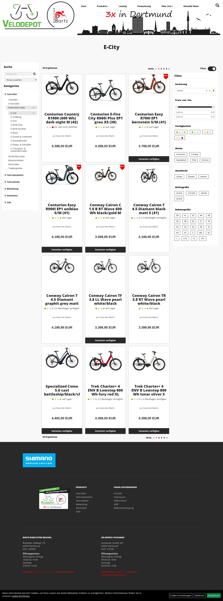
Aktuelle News (191, 6)
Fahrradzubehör (15, 175)
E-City (13, 113)
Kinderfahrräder (16, 156)
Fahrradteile (13, 181)
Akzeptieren (214, 595)
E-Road (14, 132)
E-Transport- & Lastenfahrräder (19, 149)
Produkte (102, 6)
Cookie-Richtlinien (20, 596)
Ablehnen (199, 595)
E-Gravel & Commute (21, 136)
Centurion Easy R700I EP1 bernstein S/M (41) (149, 118)
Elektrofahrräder (16, 107)
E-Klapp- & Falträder (21, 144)
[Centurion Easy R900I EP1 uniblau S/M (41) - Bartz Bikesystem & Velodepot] (62, 184)
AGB (116, 504)
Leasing (123, 6)
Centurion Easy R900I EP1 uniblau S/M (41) (62, 208)
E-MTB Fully (16, 124)
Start (83, 6)
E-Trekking (16, 116)
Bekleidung (13, 188)
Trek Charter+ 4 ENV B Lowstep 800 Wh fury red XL (105, 390)
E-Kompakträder (19, 140)
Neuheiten (12, 195)
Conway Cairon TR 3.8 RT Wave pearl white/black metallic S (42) (149, 301)
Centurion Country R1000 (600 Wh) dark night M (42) (61, 118)
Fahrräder (12, 94)
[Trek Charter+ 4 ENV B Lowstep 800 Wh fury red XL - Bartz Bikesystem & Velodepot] (105, 365)
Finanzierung (144, 6)
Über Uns (166, 6)
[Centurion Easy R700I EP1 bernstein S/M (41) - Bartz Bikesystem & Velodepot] (149, 93)
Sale (9, 202)
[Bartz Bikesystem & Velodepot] (38, 15)
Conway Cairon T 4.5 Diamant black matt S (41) (149, 208)
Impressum (119, 497)
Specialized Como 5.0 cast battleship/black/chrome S (67, 392)
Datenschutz (120, 500)
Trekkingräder (15, 168)
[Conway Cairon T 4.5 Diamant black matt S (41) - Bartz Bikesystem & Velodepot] (149, 184)
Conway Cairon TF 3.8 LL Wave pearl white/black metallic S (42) (105, 301)
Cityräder (13, 99)
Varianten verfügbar (149, 159)
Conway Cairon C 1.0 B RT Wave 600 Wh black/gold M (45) (105, 210)
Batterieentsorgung (123, 507)
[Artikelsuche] (217, 5)
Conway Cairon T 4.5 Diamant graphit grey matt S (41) (62, 301)
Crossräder (14, 103)
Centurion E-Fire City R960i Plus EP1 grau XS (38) (105, 118)
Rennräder (13, 164)
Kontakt (118, 493)
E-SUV (14, 120)
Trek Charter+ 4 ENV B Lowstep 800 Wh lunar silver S (148, 390)
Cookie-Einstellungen (180, 595)
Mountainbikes (16, 160)
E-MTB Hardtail (18, 128)
